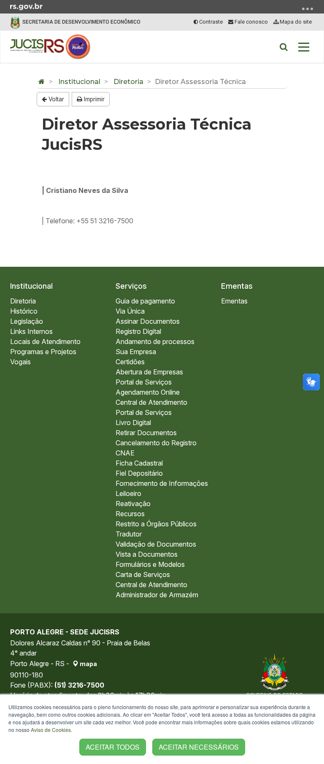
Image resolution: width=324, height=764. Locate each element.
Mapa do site (295, 22)
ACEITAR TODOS (113, 747)
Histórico (24, 311)
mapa (87, 663)
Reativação (133, 503)
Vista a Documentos (147, 554)
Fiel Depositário (139, 473)
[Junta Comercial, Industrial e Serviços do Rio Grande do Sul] (50, 47)
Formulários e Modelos (150, 564)
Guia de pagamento (145, 301)
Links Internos (31, 331)
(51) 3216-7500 (79, 685)
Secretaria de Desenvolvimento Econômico (81, 22)
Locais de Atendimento (45, 341)
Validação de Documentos (156, 544)
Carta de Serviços (143, 574)
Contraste (210, 22)
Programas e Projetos (43, 351)
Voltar (55, 99)
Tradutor (129, 534)
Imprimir (93, 99)
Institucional (79, 82)
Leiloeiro (128, 493)
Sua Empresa (136, 351)
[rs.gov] (26, 6)
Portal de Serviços (144, 382)
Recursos (130, 513)
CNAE (125, 453)
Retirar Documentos (146, 432)
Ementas (237, 286)
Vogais (20, 362)
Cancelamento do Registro (156, 443)
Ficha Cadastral (139, 463)
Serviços (131, 286)
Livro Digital (133, 422)
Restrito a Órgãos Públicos (156, 524)
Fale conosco (250, 22)
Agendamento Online (148, 392)
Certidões (130, 362)
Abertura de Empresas (149, 372)
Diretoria (128, 82)
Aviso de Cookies (51, 729)
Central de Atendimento (151, 402)
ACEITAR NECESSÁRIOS (199, 747)
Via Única (130, 311)
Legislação (26, 321)
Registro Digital (138, 331)
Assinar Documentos (148, 321)
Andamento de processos (155, 341)
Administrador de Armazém (157, 595)
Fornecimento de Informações (162, 483)
